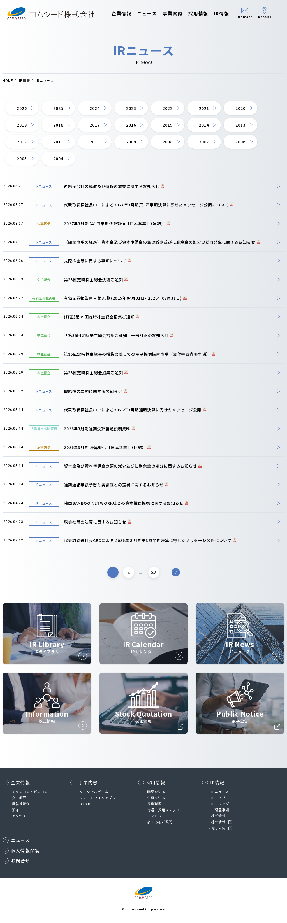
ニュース (147, 13)
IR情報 (221, 13)
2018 (58, 125)
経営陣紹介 (21, 803)
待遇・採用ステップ (163, 809)
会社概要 (19, 797)
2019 (22, 125)
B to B (85, 803)
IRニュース (220, 791)
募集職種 (154, 803)
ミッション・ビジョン (30, 791)
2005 (22, 158)
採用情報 (198, 13)
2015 (167, 125)
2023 (131, 108)
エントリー (156, 815)
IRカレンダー (222, 803)
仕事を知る (156, 797)
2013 (240, 125)
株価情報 (218, 821)
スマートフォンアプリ (97, 797)
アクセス (19, 815)
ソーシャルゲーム (94, 791)
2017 (94, 125)
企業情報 (122, 13)
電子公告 (218, 828)
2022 (167, 108)
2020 (240, 108)
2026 (22, 108)
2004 (58, 158)
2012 (22, 142)
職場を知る (156, 791)
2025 (58, 108)
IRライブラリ (222, 797)
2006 (240, 142)
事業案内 (173, 13)
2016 (131, 125)
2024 (94, 108)
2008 (167, 142)
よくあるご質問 (159, 821)
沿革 (15, 809)
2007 (204, 142)
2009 (131, 142)
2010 (94, 142)
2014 (204, 125)
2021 (204, 108)
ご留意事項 (220, 809)
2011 (58, 142)
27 (154, 572)
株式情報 (218, 815)
